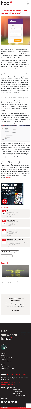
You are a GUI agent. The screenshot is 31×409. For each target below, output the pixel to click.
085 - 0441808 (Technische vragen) (16, 374)
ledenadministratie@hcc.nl (8, 384)
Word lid (3, 353)
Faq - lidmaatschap (6, 357)
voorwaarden (21, 407)
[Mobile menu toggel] (28, 3)
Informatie (3, 359)
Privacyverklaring (6, 361)
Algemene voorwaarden (7, 368)
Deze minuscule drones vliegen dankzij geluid (15, 281)
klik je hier (9, 177)
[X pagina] (5, 402)
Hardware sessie (11, 230)
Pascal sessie (11, 220)
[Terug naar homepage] (6, 3)
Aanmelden (15, 310)
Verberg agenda (6, 256)
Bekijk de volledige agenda (9, 252)
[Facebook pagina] (2, 402)
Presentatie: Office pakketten (15, 239)
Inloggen (3, 363)
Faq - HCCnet (5, 366)
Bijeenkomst (10, 211)
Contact (3, 365)
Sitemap (3, 355)
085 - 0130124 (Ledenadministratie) (10, 382)
